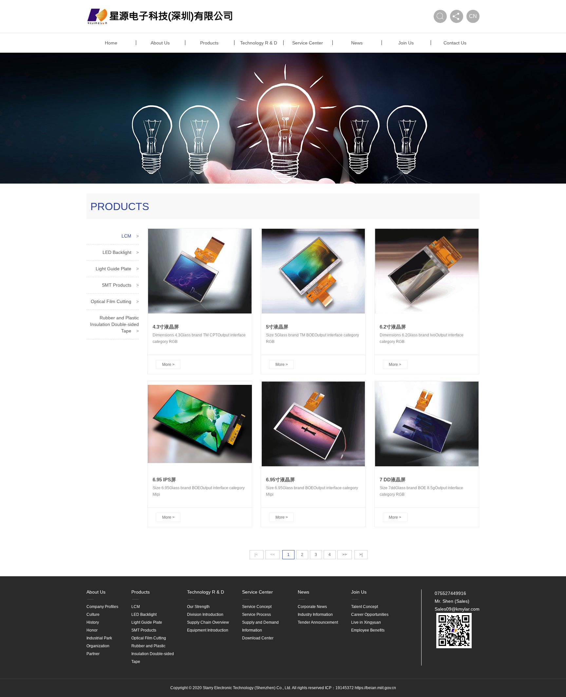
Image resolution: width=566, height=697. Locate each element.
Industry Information (315, 614)
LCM (126, 236)
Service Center (307, 42)
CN (473, 16)
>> (344, 554)
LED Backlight (117, 252)
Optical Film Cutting (111, 301)
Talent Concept (364, 606)
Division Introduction (205, 614)
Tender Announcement (318, 622)
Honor (92, 630)
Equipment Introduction (207, 630)
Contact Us (454, 42)
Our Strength (198, 606)
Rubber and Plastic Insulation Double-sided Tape (114, 324)
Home (111, 42)
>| (361, 554)
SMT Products (116, 285)
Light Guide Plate (113, 268)
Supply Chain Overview (208, 622)
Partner (93, 654)
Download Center (258, 638)
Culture (93, 614)
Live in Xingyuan (366, 622)
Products (209, 42)
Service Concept (257, 606)
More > (168, 364)
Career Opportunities (369, 614)
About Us (160, 42)
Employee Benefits (368, 630)
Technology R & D (258, 42)
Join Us (406, 42)
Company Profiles (102, 606)
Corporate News (312, 606)
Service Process (256, 614)
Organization (97, 646)
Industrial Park (99, 638)
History (92, 622)
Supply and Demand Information (260, 626)
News (357, 42)
